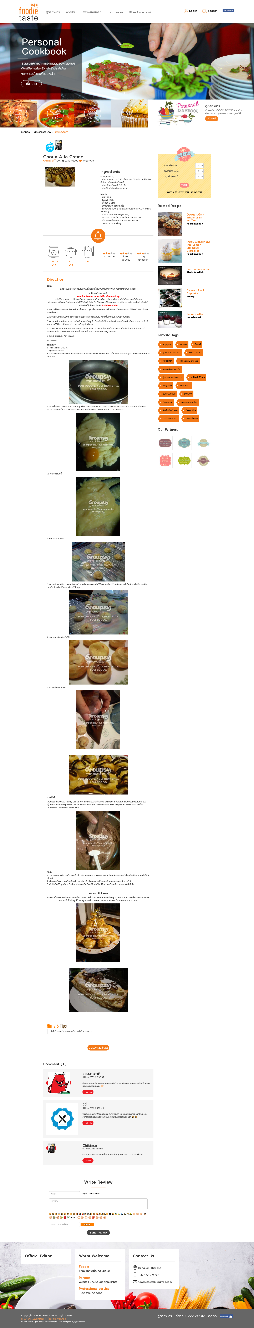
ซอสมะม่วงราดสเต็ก (171, 369)
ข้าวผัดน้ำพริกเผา (170, 410)
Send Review (98, 1233)
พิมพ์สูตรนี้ (196, 192)
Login (193, 11)
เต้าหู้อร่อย (167, 385)
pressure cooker (189, 402)
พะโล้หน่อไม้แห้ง (198, 377)
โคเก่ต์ (198, 344)
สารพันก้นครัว (92, 12)
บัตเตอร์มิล (191, 410)
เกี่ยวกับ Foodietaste (190, 1316)
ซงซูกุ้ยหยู (167, 344)
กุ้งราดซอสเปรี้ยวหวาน (172, 377)
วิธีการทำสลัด (192, 418)
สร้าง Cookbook (140, 12)
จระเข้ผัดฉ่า (167, 360)
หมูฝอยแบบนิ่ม (169, 393)
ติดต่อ (212, 1316)
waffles (183, 344)
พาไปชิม (71, 12)
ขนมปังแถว (185, 385)
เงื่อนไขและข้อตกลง (56, 1318)
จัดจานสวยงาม (171, 171)
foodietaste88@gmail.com (155, 1282)
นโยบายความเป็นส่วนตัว (33, 1318)
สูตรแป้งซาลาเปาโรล (171, 352)
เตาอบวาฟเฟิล (195, 352)
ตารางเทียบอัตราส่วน (178, 192)
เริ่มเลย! (212, 118)
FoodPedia (115, 12)
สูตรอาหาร (53, 12)
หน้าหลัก (25, 132)
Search (213, 11)
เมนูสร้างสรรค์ (171, 176)
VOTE (184, 185)
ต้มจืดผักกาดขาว (170, 418)
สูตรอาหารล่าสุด (42, 132)
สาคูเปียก (188, 393)
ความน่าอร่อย (171, 165)
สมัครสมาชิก (94, 1193)
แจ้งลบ (88, 1091)
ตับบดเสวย (168, 402)
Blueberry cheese (189, 360)
